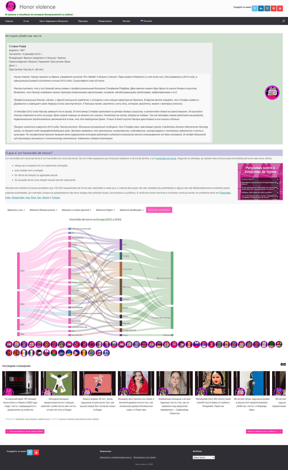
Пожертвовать (105, 21)
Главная (9, 21)
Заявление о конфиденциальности (116, 457)
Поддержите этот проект (145, 457)
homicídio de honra (166, 158)
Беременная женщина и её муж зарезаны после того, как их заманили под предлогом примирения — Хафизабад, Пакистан (175, 406)
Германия (70, 419)
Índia (7, 197)
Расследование (31, 419)
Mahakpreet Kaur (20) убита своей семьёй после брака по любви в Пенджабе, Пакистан (213, 402)
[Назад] (282, 364)
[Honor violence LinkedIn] (261, 8)
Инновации (20, 419)
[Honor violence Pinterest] (273, 8)
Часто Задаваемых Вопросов (53, 21)
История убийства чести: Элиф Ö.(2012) (25, 431)
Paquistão (225, 192)
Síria (33, 197)
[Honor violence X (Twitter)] (255, 8)
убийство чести (44, 419)
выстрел (62, 419)
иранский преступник (83, 419)
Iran (39, 197)
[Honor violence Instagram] (267, 8)
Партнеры (83, 21)
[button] (283, 21)
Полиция (95, 419)
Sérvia (45, 197)
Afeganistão (18, 197)
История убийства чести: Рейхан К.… (264, 431)
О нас (26, 21)
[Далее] (284, 364)
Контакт (126, 21)
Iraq (28, 197)
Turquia (56, 197)
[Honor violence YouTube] (280, 8)
